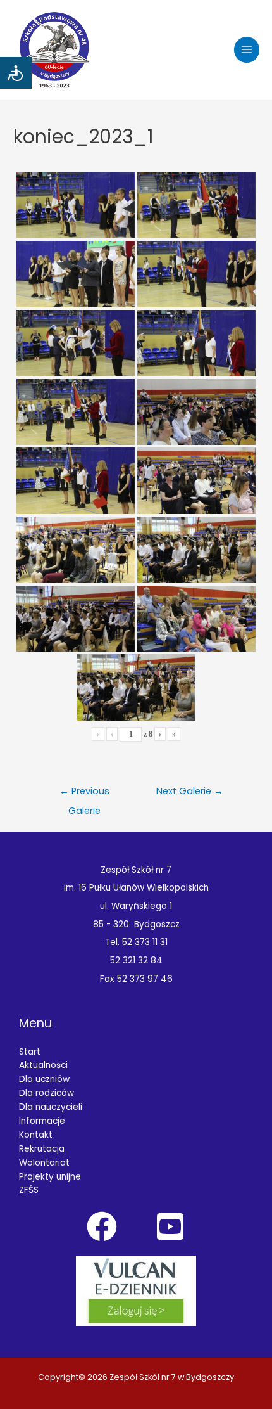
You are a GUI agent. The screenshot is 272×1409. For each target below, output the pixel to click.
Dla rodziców (46, 1093)
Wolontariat (44, 1163)
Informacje (42, 1121)
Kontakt (36, 1135)
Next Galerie (189, 791)
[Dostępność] (16, 73)
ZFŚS (29, 1190)
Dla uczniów (44, 1079)
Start (29, 1052)
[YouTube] (170, 1226)
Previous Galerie (84, 794)
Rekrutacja (42, 1149)
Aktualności (43, 1065)
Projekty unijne (50, 1177)
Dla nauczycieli (50, 1107)
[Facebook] (102, 1226)
